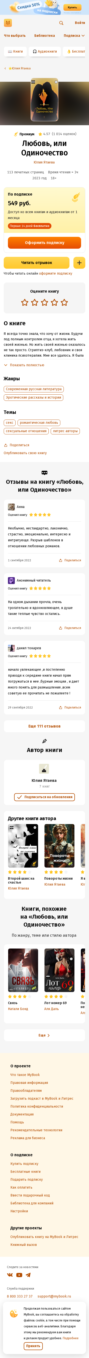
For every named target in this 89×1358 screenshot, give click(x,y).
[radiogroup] (44, 302)
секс (9, 423)
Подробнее (71, 1338)
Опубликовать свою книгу (25, 453)
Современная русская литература (34, 389)
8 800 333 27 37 (20, 1296)
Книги (18, 51)
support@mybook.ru (54, 1296)
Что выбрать (15, 36)
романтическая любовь (39, 423)
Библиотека (44, 36)
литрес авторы (65, 431)
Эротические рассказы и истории (33, 397)
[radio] (25, 302)
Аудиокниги (47, 51)
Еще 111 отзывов (44, 726)
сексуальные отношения (26, 431)
